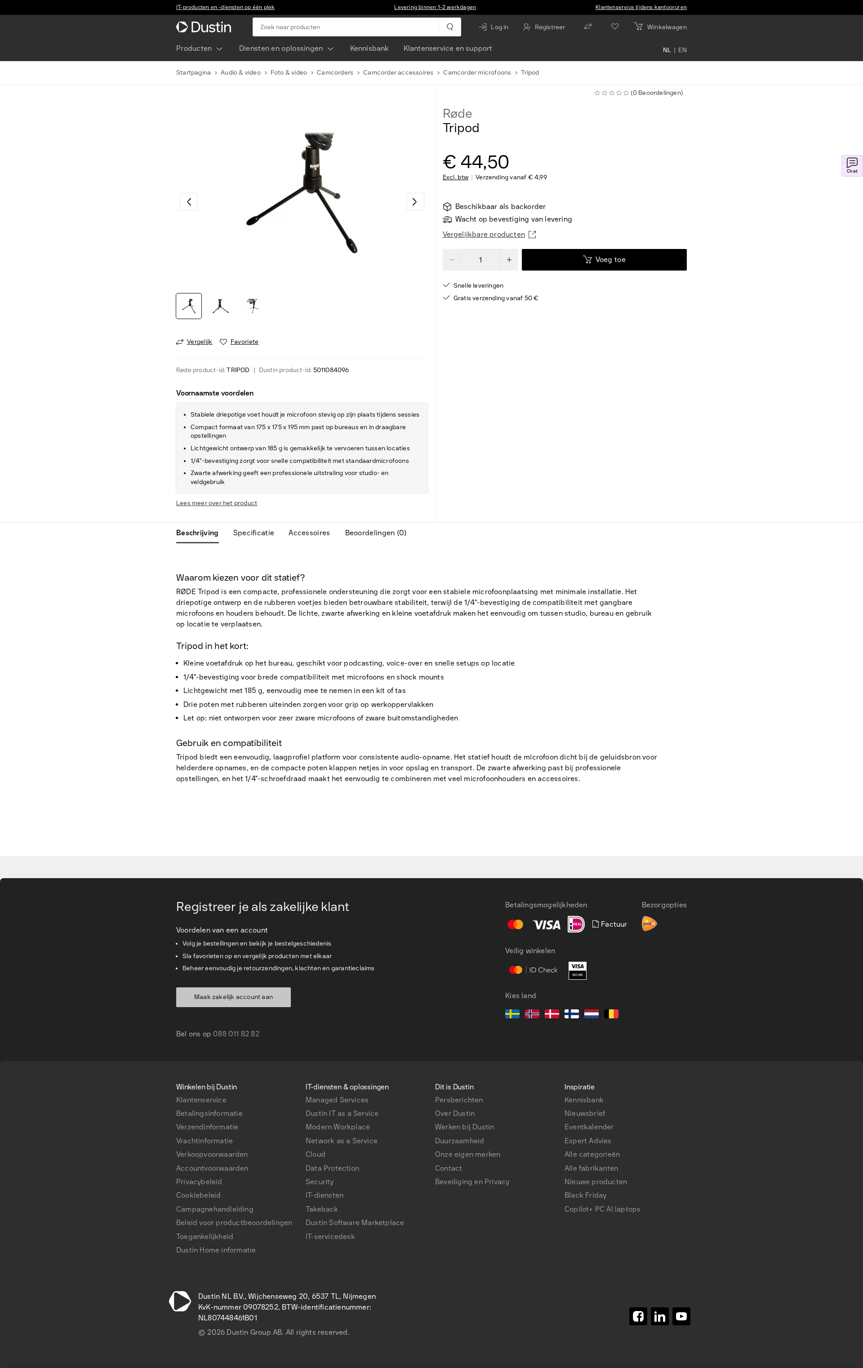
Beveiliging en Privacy (472, 1181)
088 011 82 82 (236, 1034)
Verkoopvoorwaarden (212, 1154)
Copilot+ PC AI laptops (603, 1209)
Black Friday (585, 1195)
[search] (450, 27)
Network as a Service (342, 1141)
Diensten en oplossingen (281, 48)
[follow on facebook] (638, 1316)
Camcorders (335, 72)
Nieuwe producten (596, 1181)
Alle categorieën (592, 1154)
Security (320, 1181)
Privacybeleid (199, 1181)
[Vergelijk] (588, 27)
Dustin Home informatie (216, 1250)
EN (682, 50)
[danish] (552, 1015)
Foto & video (289, 72)
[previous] (189, 202)
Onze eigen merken (467, 1154)
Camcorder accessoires (398, 72)
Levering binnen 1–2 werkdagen (435, 7)
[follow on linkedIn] (660, 1316)
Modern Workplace (338, 1127)
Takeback (322, 1209)
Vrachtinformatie (204, 1141)
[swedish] (512, 1015)
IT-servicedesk (330, 1236)
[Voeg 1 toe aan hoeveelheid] (509, 260)
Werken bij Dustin (464, 1127)
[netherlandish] (591, 1015)
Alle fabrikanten (591, 1168)
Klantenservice (201, 1100)
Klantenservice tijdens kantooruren (641, 7)
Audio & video (241, 72)
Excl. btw (456, 177)
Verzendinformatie (207, 1127)
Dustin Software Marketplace (355, 1222)
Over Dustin (455, 1113)
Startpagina (193, 72)
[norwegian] (532, 1015)
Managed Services (337, 1100)
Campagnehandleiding (215, 1209)
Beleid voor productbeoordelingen (234, 1222)
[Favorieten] (615, 27)
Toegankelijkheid (204, 1236)
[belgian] (611, 1015)
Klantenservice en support (448, 48)
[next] (415, 202)
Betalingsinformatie (209, 1113)
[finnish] (572, 1015)
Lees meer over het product (216, 503)
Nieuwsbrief (585, 1113)
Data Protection (332, 1168)
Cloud (315, 1154)
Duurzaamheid (459, 1141)
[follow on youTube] (681, 1316)
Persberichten (459, 1100)
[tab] (201, 533)
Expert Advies (588, 1141)
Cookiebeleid (198, 1195)
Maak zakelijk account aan (233, 997)
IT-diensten (324, 1195)
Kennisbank (369, 48)
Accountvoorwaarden (212, 1168)
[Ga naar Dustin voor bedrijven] (205, 27)
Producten (194, 48)
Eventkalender (589, 1127)
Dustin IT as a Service (342, 1113)
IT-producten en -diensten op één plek (225, 7)
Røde (457, 114)
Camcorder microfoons (477, 72)
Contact (448, 1168)
